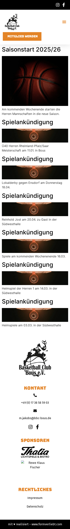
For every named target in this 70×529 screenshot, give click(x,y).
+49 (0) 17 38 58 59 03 (35, 402)
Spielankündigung (27, 122)
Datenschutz (35, 506)
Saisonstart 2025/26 (31, 49)
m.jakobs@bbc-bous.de (35, 418)
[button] (64, 22)
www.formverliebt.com (47, 524)
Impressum (35, 498)
